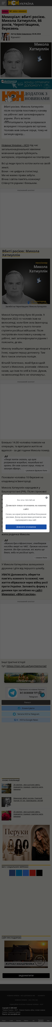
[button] (26, 526)
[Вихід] (46, 497)
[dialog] (26, 513)
